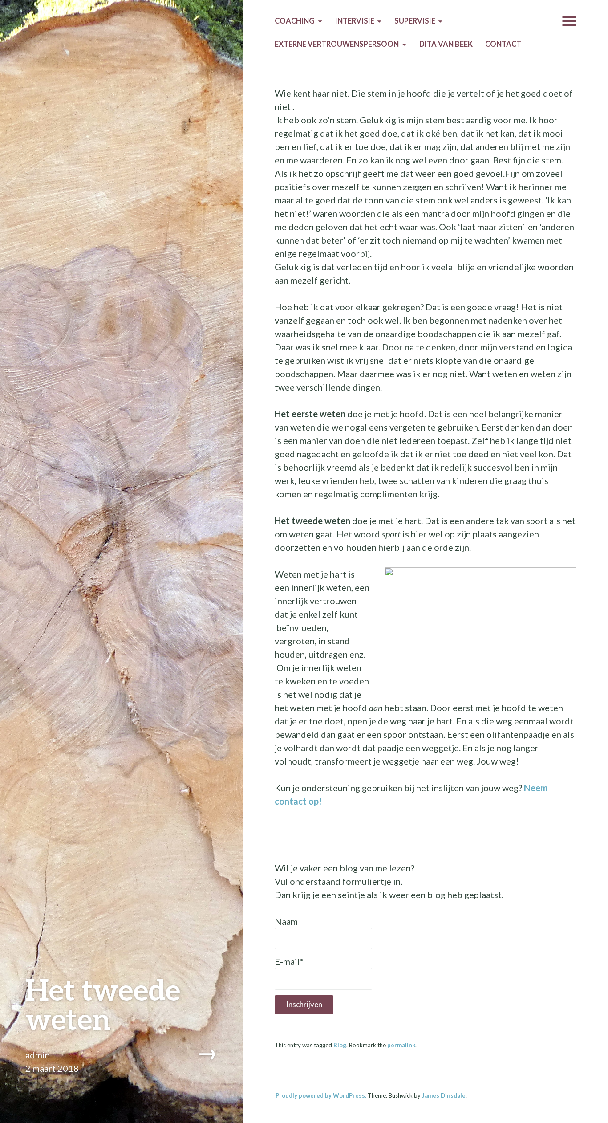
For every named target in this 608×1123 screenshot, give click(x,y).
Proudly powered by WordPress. (321, 1095)
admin (37, 1055)
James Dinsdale (444, 1095)
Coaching (295, 20)
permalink (401, 1045)
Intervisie (354, 20)
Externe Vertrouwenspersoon (337, 44)
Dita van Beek (446, 44)
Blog (339, 1045)
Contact (503, 44)
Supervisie (414, 20)
